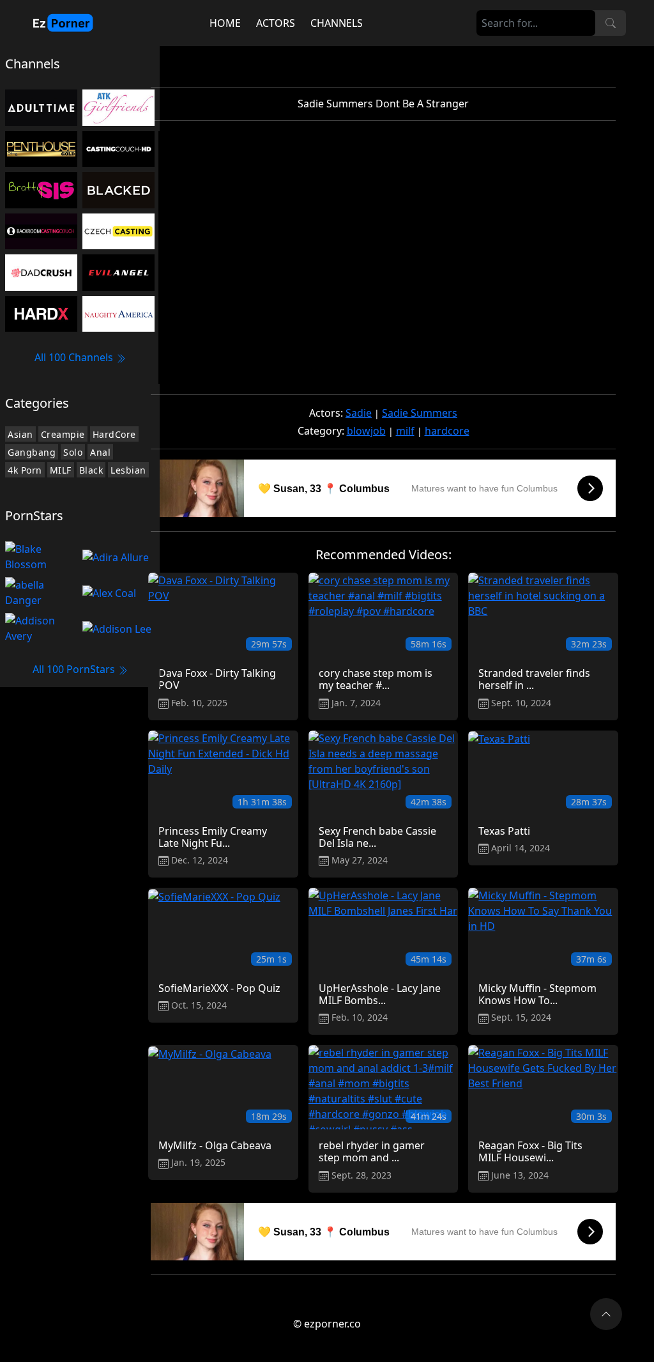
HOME (225, 23)
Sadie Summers (419, 413)
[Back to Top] (606, 1314)
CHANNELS (336, 23)
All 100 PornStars (75, 669)
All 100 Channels (75, 357)
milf (405, 431)
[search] (610, 23)
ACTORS (275, 23)
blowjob (366, 431)
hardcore (447, 431)
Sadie (359, 413)
